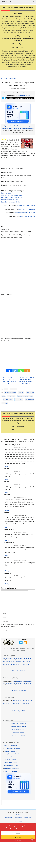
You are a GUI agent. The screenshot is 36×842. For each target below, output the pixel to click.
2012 (14, 661)
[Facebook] (9, 370)
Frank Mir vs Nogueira (18, 735)
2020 (10, 664)
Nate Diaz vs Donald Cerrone (26, 205)
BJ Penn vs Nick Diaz (18, 729)
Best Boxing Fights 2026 (18, 670)
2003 (14, 659)
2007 (27, 659)
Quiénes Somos (18, 821)
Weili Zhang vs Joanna (10, 751)
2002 (10, 659)
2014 (20, 661)
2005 (20, 659)
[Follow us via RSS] (25, 644)
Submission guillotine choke (25, 396)
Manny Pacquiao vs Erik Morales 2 (13, 754)
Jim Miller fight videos (10, 392)
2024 (24, 664)
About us (18, 814)
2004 (17, 659)
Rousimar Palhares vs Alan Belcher (11, 197)
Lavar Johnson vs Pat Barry (9, 199)
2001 (7, 659)
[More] (27, 370)
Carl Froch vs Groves (10, 759)
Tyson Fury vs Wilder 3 (10, 745)
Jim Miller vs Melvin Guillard (26, 209)
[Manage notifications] (32, 839)
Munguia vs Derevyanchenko (12, 757)
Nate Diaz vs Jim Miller (8, 193)
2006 (24, 659)
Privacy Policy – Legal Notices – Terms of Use (18, 817)
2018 (4, 664)
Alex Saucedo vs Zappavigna (12, 748)
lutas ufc (21, 392)
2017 (30, 661)
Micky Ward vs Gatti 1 (11, 771)
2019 (7, 664)
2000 (4, 659)
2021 (14, 664)
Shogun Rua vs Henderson (18, 723)
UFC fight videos (7, 399)
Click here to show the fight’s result (14, 185)
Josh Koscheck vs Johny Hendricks (11, 195)
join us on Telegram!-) (24, 95)
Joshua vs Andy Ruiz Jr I (11, 765)
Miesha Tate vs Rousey (10, 762)
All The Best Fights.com (9, 2)
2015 (24, 661)
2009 (4, 661)
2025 (27, 664)
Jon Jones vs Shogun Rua (11, 768)
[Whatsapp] (21, 370)
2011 (10, 661)
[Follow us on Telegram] (21, 644)
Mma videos (13, 78)
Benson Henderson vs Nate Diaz (25, 212)
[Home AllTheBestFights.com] (8, 644)
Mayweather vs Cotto (18, 732)
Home (3, 78)
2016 (27, 661)
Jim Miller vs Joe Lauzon (27, 216)
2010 (7, 661)
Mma (7, 78)
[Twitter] (15, 370)
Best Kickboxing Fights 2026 (18, 690)
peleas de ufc (11, 396)
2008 (30, 659)
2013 (17, 661)
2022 (17, 664)
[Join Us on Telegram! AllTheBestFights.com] (18, 98)
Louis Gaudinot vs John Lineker (10, 202)
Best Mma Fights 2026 (18, 710)
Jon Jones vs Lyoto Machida (18, 726)
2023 (20, 664)
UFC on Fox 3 (19, 399)
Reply (7, 466)
